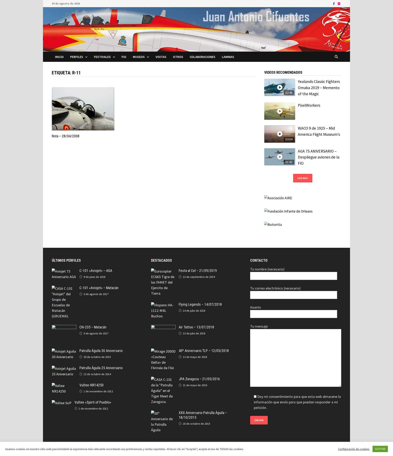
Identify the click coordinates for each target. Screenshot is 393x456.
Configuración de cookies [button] (353, 449)
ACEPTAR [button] (380, 449)
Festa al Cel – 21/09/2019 (198, 270)
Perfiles (76, 57)
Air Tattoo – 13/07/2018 (196, 327)
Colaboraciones (202, 57)
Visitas (161, 57)
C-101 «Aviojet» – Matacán (99, 288)
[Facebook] (334, 3)
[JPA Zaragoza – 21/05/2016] (163, 379)
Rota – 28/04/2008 (65, 136)
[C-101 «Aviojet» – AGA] (64, 271)
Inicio (59, 57)
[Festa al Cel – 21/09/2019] (163, 271)
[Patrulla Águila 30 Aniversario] (64, 351)
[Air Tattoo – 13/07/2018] (163, 327)
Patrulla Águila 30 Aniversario (101, 351)
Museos (139, 57)
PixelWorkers (309, 105)
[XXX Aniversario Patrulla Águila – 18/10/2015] (163, 413)
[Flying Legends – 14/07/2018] (163, 305)
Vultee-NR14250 (91, 385)
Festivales (102, 57)
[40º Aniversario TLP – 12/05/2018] (163, 351)
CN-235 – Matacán (92, 327)
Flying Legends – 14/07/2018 (200, 304)
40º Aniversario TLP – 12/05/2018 (204, 351)
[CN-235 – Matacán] (64, 327)
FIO (124, 57)
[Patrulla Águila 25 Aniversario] (64, 368)
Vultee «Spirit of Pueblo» (93, 402)
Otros (178, 57)
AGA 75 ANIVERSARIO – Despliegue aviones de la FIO (318, 157)
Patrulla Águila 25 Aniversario (101, 368)
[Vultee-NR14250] (64, 385)
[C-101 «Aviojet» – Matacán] (64, 288)
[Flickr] (339, 3)
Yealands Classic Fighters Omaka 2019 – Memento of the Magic (319, 87)
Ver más (302, 178)
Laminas (228, 57)
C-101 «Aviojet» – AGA (95, 270)
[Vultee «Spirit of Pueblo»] (61, 403)
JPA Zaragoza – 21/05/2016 (199, 379)
